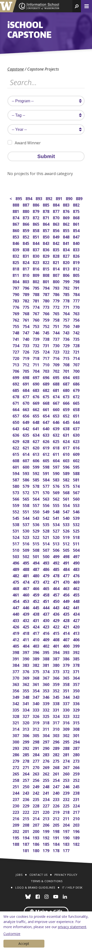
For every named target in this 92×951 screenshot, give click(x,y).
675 (46, 396)
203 (77, 824)
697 (36, 377)
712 (26, 364)
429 (57, 620)
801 (46, 281)
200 (36, 831)
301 (77, 735)
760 (36, 319)
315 (77, 722)
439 (26, 613)
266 (77, 767)
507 (46, 549)
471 (57, 581)
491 (67, 562)
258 (16, 779)
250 (26, 786)
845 (26, 242)
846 (16, 242)
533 (67, 524)
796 (26, 287)
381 (46, 664)
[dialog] (46, 931)
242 (36, 792)
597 (57, 466)
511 (77, 543)
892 (49, 198)
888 (16, 204)
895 (19, 198)
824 (26, 262)
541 (57, 517)
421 (67, 626)
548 (57, 511)
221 (36, 811)
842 (57, 242)
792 (67, 287)
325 (46, 716)
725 (36, 351)
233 (57, 799)
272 (16, 767)
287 (77, 747)
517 (16, 543)
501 (36, 556)
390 (26, 658)
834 (67, 249)
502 (26, 556)
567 (77, 492)
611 (57, 453)
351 (67, 690)
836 (46, 249)
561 (67, 498)
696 (46, 377)
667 (57, 402)
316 (67, 722)
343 (77, 696)
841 (67, 242)
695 (57, 377)
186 (36, 843)
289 (57, 747)
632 (57, 434)
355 (26, 690)
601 (16, 466)
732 (36, 345)
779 (57, 300)
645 (67, 421)
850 (46, 236)
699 (16, 377)
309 (67, 728)
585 (36, 479)
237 (16, 799)
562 (57, 498)
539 (77, 517)
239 (67, 792)
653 (57, 415)
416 (46, 632)
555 (57, 505)
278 (26, 760)
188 (16, 843)
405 (16, 645)
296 (57, 741)
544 (26, 517)
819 (77, 262)
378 (77, 664)
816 (36, 268)
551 (26, 511)
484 (67, 568)
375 (36, 671)
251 (16, 786)
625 (57, 441)
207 (36, 824)
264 (26, 773)
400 (67, 645)
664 (16, 409)
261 (57, 773)
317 (57, 722)
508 (36, 549)
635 (26, 434)
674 (57, 396)
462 (77, 588)
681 (57, 389)
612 (46, 453)
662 (36, 409)
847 (77, 236)
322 (77, 716)
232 (67, 799)
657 (16, 415)
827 (67, 255)
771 (67, 306)
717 (46, 358)
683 (36, 389)
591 (46, 473)
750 (67, 326)
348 (26, 696)
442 (67, 607)
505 (67, 549)
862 (67, 223)
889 (80, 198)
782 (26, 300)
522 (36, 537)
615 (16, 453)
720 (16, 358)
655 (36, 415)
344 (67, 696)
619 (46, 447)
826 (77, 255)
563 (46, 498)
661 (46, 409)
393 (67, 652)
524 (16, 537)
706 (16, 370)
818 (16, 268)
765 (57, 313)
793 (57, 287)
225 (67, 805)
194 (26, 837)
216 (16, 818)
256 (36, 779)
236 (26, 799)
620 (36, 447)
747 (26, 332)
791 (77, 287)
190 (67, 837)
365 (67, 677)
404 (26, 645)
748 (16, 332)
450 (57, 600)
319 (36, 722)
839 (16, 249)
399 (77, 645)
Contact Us (38, 875)
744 (57, 332)
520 (57, 537)
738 (46, 338)
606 (36, 460)
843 (46, 242)
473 (36, 581)
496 (16, 562)
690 (36, 383)
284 (36, 754)
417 (36, 632)
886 (36, 204)
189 (77, 837)
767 (36, 313)
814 (57, 268)
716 (57, 358)
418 (26, 632)
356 (16, 690)
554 (67, 505)
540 (67, 517)
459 (36, 594)
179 (46, 850)
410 (36, 639)
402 (46, 645)
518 (77, 537)
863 (57, 223)
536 (36, 524)
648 (36, 421)
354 (36, 690)
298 (36, 741)
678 (16, 396)
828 (57, 255)
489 (16, 568)
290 (46, 747)
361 (36, 684)
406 (77, 639)
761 (26, 319)
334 (26, 709)
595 (77, 466)
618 (57, 447)
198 (57, 831)
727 (16, 351)
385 (77, 658)
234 (46, 799)
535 (46, 524)
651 (77, 415)
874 (16, 217)
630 (77, 434)
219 (57, 811)
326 (36, 716)
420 (77, 626)
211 (67, 818)
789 (26, 294)
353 (46, 690)
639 (57, 428)
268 (57, 767)
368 (36, 677)
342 (16, 703)
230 (16, 805)
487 (36, 568)
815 (46, 268)
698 (26, 377)
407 (67, 639)
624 (67, 441)
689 (46, 383)
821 (57, 262)
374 (46, 671)
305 (36, 735)
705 (26, 370)
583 (57, 479)
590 (57, 473)
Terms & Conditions (46, 881)
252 (77, 779)
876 (67, 211)
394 (57, 652)
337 (67, 703)
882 (77, 204)
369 (26, 677)
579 (26, 485)
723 (57, 351)
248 (46, 786)
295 (67, 741)
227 (46, 805)
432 (26, 620)
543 (36, 517)
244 (16, 792)
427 (77, 620)
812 (77, 268)
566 (16, 498)
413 (77, 632)
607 (26, 460)
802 (36, 281)
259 (77, 773)
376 (26, 671)
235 (36, 799)
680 (67, 389)
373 (57, 671)
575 (67, 485)
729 (67, 345)
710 (46, 364)
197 (67, 831)
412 (16, 639)
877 (57, 211)
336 (77, 703)
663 (26, 409)
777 (77, 300)
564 (36, 498)
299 (26, 741)
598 (46, 466)
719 (26, 358)
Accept (23, 943)
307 (16, 735)
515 (36, 543)
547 (67, 511)
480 (36, 575)
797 (16, 287)
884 (57, 204)
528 (46, 530)
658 (77, 409)
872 (36, 217)
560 (77, 498)
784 (77, 294)
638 (67, 428)
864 (46, 223)
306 (26, 735)
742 (77, 332)
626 (46, 441)
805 (77, 274)
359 (57, 684)
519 (67, 537)
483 (77, 568)
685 (16, 389)
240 (57, 792)
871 (46, 217)
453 (26, 600)
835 (57, 249)
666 (67, 402)
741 (16, 338)
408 (57, 639)
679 (77, 389)
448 (77, 600)
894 (29, 198)
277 (36, 760)
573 (16, 492)
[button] (76, 6)
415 (57, 632)
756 (77, 319)
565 (26, 498)
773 (46, 306)
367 (46, 677)
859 (26, 230)
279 (16, 760)
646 (57, 421)
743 (67, 332)
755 (16, 326)
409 (46, 639)
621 (26, 447)
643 (16, 428)
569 (57, 492)
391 (16, 658)
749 (77, 326)
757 (67, 319)
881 (16, 211)
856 (57, 230)
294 (77, 741)
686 (77, 383)
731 (46, 345)
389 (36, 658)
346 (46, 696)
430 (46, 620)
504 (77, 549)
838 (26, 249)
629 (16, 441)
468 (16, 588)
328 (16, 716)
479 (46, 575)
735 (77, 338)
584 (46, 479)
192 (46, 837)
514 (46, 543)
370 (16, 677)
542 (46, 517)
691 (26, 383)
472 (46, 581)
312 (36, 728)
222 (26, 811)
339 (46, 703)
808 (46, 274)
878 (46, 211)
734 (16, 345)
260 (67, 773)
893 (39, 198)
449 (67, 600)
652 (67, 415)
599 (36, 466)
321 (16, 722)
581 (77, 479)
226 (57, 805)
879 (36, 211)
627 (36, 441)
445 (36, 607)
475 (16, 581)
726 (26, 351)
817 (26, 268)
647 (46, 421)
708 (67, 364)
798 (77, 281)
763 (77, 313)
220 (46, 811)
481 (26, 575)
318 (46, 722)
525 (77, 530)
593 (26, 473)
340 (36, 703)
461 (16, 594)
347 (36, 696)
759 (46, 319)
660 (57, 409)
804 (16, 281)
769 (16, 313)
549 (46, 511)
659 (67, 409)
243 (26, 792)
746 (36, 332)
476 (77, 575)
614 (26, 453)
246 (67, 786)
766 (46, 313)
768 (26, 313)
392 (77, 652)
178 (57, 850)
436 (57, 613)
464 (57, 588)
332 (46, 709)
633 (46, 434)
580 (16, 485)
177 (67, 850)
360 (46, 684)
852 (26, 236)
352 (57, 690)
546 (77, 511)
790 (16, 294)
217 (77, 811)
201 (26, 831)
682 (46, 389)
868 (77, 217)
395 (46, 652)
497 (77, 556)
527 (57, 530)
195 (16, 837)
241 (46, 792)
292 (26, 747)
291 (36, 747)
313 (26, 728)
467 (26, 588)
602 (77, 460)
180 (36, 850)
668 (46, 402)
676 (36, 396)
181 (26, 850)
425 (26, 626)
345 (57, 696)
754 (26, 326)
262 (46, 773)
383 (26, 664)
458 (46, 594)
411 (26, 639)
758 (57, 319)
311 (46, 728)
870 (57, 217)
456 (67, 594)
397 (26, 652)
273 (77, 760)
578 (36, 485)
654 (46, 415)
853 (16, 236)
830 (36, 255)
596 (67, 466)
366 (57, 677)
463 (67, 588)
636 (16, 434)
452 (36, 600)
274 (67, 760)
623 (77, 441)
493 (46, 562)
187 (26, 843)
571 (36, 492)
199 (46, 831)
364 (77, 677)
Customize (11, 933)
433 (16, 620)
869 (67, 217)
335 (16, 709)
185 (46, 843)
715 (67, 358)
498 (67, 556)
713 (16, 364)
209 (16, 824)
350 (77, 690)
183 (67, 843)
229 (26, 805)
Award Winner (28, 143)
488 (26, 568)
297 (46, 741)
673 (67, 396)
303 (57, 735)
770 (77, 306)
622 (16, 447)
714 (77, 358)
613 (36, 453)
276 (46, 760)
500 (46, 556)
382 (36, 664)
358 (67, 684)
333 (36, 709)
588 (77, 473)
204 (67, 824)
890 (70, 198)
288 (67, 747)
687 (67, 383)
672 (77, 396)
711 (36, 364)
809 (36, 274)
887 (26, 204)
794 (46, 287)
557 (36, 505)
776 (16, 306)
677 (26, 396)
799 (67, 281)
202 (16, 831)
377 (16, 671)
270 (36, 767)
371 (77, 671)
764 (67, 313)
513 (57, 543)
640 (46, 428)
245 (77, 786)
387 (57, 658)
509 (26, 549)
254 (57, 779)
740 (26, 338)
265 (16, 773)
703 (46, 370)
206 (46, 824)
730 (57, 345)
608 (16, 460)
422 (57, 626)
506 (57, 549)
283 (46, 754)
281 (67, 754)
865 (36, 223)
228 (36, 805)
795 (36, 287)
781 (36, 300)
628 (26, 441)
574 (77, 485)
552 (16, 511)
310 (57, 728)
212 (57, 818)
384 (16, 664)
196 (77, 831)
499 (57, 556)
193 (36, 837)
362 (26, 684)
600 (26, 466)
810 (26, 274)
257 (26, 779)
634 (36, 434)
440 (16, 613)
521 (46, 537)
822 (46, 262)
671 (16, 402)
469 (77, 581)
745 (46, 332)
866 (26, 223)
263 (36, 773)
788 (36, 294)
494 (36, 562)
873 (26, 217)
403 (36, 645)
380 (57, 664)
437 (46, 613)
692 (16, 383)
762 (16, 319)
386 (67, 658)
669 (36, 402)
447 (16, 607)
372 (67, 671)
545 (16, 517)
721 (77, 351)
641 (36, 428)
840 (77, 242)
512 (67, 543)
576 (57, 485)
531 (16, 530)
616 (77, 447)
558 (26, 505)
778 (67, 300)
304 (46, 735)
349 (16, 696)
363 (16, 684)
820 (67, 262)
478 (57, 575)
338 (57, 703)
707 (77, 364)
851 (36, 236)
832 (16, 255)
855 (67, 230)
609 (77, 453)
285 (26, 754)
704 (36, 370)
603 (67, 460)
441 (77, 607)
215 (26, 818)
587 (16, 479)
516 (26, 543)
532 (77, 524)
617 (67, 447)
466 (36, 588)
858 (36, 230)
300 (16, 741)
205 (57, 824)
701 (67, 370)
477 (67, 575)
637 (77, 428)
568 (67, 492)
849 (57, 236)
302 (67, 735)
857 (46, 230)
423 (46, 626)
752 (46, 326)
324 (57, 716)
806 (67, 274)
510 (16, 549)
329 (77, 709)
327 (26, 716)
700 (77, 370)
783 (16, 300)
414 (67, 632)
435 (67, 613)
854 (77, 230)
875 (77, 211)
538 (16, 524)
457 (57, 594)
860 (16, 230)
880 (26, 211)
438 (36, 613)
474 (26, 581)
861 (77, 223)
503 (16, 556)
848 (67, 236)
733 (26, 345)
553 (77, 505)
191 (57, 837)
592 (36, 473)
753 (36, 326)
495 (26, 562)
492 (57, 562)
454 (16, 600)
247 (57, 786)
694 (67, 377)
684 (26, 389)
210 (77, 818)
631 (67, 434)
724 (46, 351)
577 (46, 485)
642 (26, 428)
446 (26, 607)
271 (26, 767)
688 (57, 383)
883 (67, 204)
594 (16, 473)
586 (26, 479)
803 (26, 281)
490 (77, 562)
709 (57, 364)
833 (77, 249)
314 (16, 728)
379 (67, 664)
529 (36, 530)
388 (46, 658)
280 (77, 754)
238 (77, 792)
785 (67, 294)
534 (57, 524)
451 (46, 600)
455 (77, 594)
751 (57, 326)
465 (46, 588)
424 (36, 626)
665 (77, 402)
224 (77, 805)
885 (46, 204)
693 (77, 377)
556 (46, 505)
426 (16, 626)
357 (77, 684)
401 (57, 645)
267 (67, 767)
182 (77, 843)
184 (57, 843)
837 (36, 249)
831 (26, 255)
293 (16, 747)
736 (67, 338)
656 (26, 415)
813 (67, 268)
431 (36, 620)
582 (67, 479)
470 (67, 581)
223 (16, 811)
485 (57, 568)
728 (77, 345)
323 (67, 716)
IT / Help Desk (72, 887)
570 (46, 492)
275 (57, 760)
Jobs (19, 875)
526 (67, 530)
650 (16, 421)
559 (16, 505)
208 (26, 824)
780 (46, 300)
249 (36, 786)
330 (67, 709)
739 (36, 338)
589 (67, 473)
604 (57, 460)
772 (57, 306)
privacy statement (72, 926)
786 (57, 294)
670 (26, 402)
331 (57, 709)
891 (59, 198)
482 (16, 575)
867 (16, 223)
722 (67, 351)
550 (36, 511)
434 (77, 613)
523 (26, 537)
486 (46, 568)
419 (16, 632)
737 (57, 338)
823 (36, 262)
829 (46, 255)
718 (36, 358)
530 (26, 530)
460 (26, 594)
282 (57, 754)
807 (57, 274)
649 (26, 421)
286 (16, 754)
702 (57, 370)
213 (46, 818)
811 (16, 274)
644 (77, 421)
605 (46, 460)
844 (36, 242)
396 (36, 652)
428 (67, 620)
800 (57, 281)
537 (26, 524)
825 (16, 262)
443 (57, 607)
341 (26, 703)
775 (26, 306)
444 (46, 607)
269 (46, 767)
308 (77, 728)
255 (46, 779)
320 (26, 722)
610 (67, 453)
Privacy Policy (66, 875)
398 (16, 652)
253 (67, 779)
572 (26, 492)
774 (36, 306)
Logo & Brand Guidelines (35, 887)
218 (67, 811)
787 (46, 294)
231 (77, 799)
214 (36, 818)
